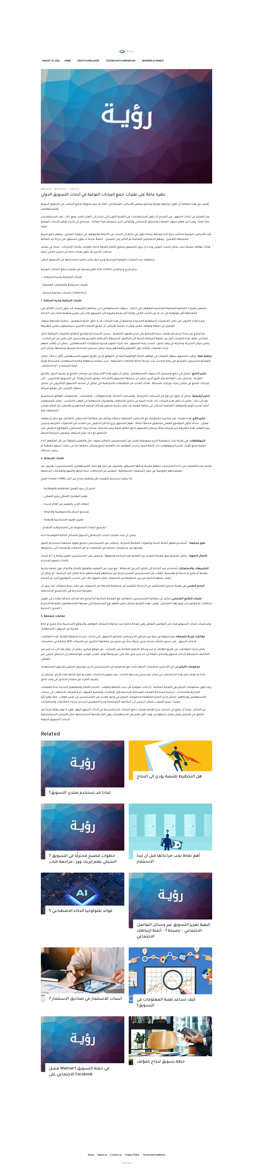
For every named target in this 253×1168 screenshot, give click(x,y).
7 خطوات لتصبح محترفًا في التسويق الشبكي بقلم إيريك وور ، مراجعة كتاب (83, 859)
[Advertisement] (126, 22)
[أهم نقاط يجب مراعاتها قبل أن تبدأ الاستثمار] (170, 831)
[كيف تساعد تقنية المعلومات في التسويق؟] (170, 975)
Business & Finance (153, 61)
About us (102, 1155)
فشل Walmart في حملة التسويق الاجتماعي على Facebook (79, 1072)
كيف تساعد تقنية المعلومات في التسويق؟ (166, 1003)
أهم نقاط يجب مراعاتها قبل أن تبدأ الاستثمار (168, 859)
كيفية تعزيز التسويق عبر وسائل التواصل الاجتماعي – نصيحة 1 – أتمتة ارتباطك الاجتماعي (173, 931)
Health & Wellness (88, 61)
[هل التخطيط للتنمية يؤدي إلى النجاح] (170, 760)
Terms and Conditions (154, 1155)
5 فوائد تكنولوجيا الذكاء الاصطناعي (80, 911)
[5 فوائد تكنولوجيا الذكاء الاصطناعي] (82, 893)
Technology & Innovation (120, 61)
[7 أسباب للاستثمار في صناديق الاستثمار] (82, 974)
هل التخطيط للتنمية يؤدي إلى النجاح (169, 777)
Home (67, 61)
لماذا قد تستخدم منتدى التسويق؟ (80, 793)
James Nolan (46, 189)
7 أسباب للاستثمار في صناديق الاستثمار (85, 999)
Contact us (116, 1155)
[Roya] (82, 768)
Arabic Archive (60, 189)
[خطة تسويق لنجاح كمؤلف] (170, 1040)
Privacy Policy (132, 1155)
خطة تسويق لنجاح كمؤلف (161, 1062)
